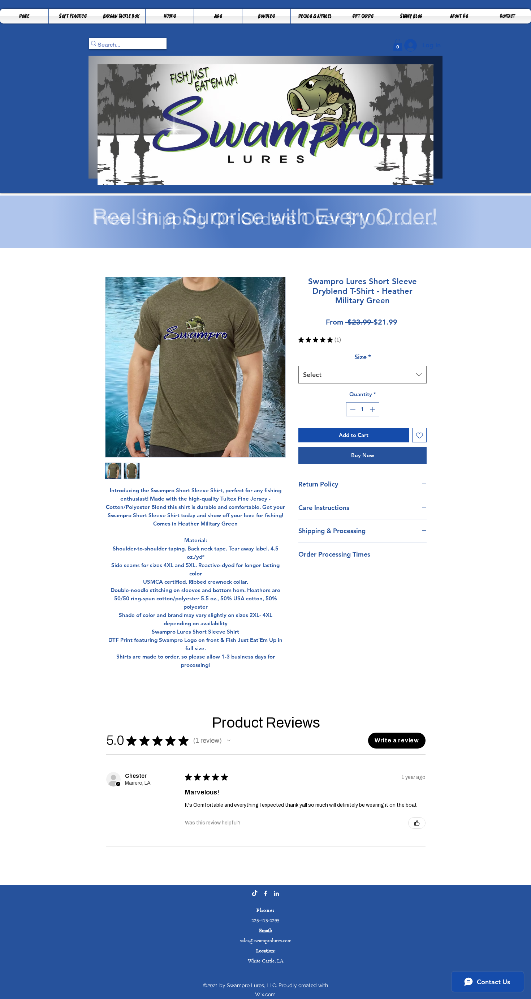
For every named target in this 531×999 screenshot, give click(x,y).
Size (362, 357)
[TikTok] (254, 893)
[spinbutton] (362, 409)
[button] (121, 16)
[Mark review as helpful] (417, 823)
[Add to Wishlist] (419, 435)
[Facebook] (265, 893)
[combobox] (362, 375)
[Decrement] (352, 409)
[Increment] (373, 409)
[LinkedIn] (276, 893)
